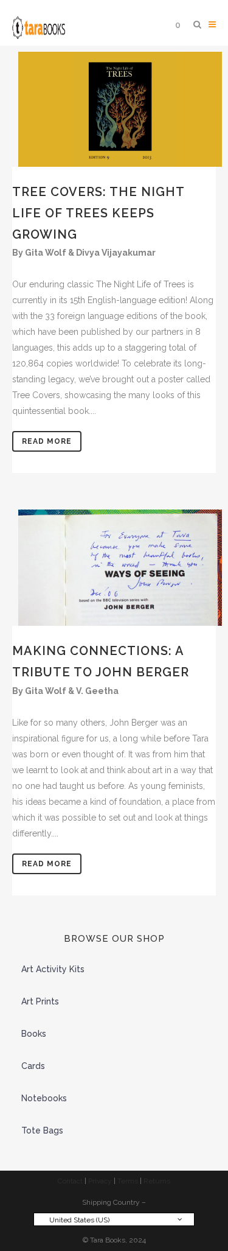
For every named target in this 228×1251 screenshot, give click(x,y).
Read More (47, 441)
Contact (70, 1181)
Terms (127, 1181)
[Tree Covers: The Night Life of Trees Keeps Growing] (114, 109)
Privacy (100, 1181)
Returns (156, 1181)
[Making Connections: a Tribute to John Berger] (114, 568)
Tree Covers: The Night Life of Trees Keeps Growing (98, 213)
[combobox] (114, 1219)
